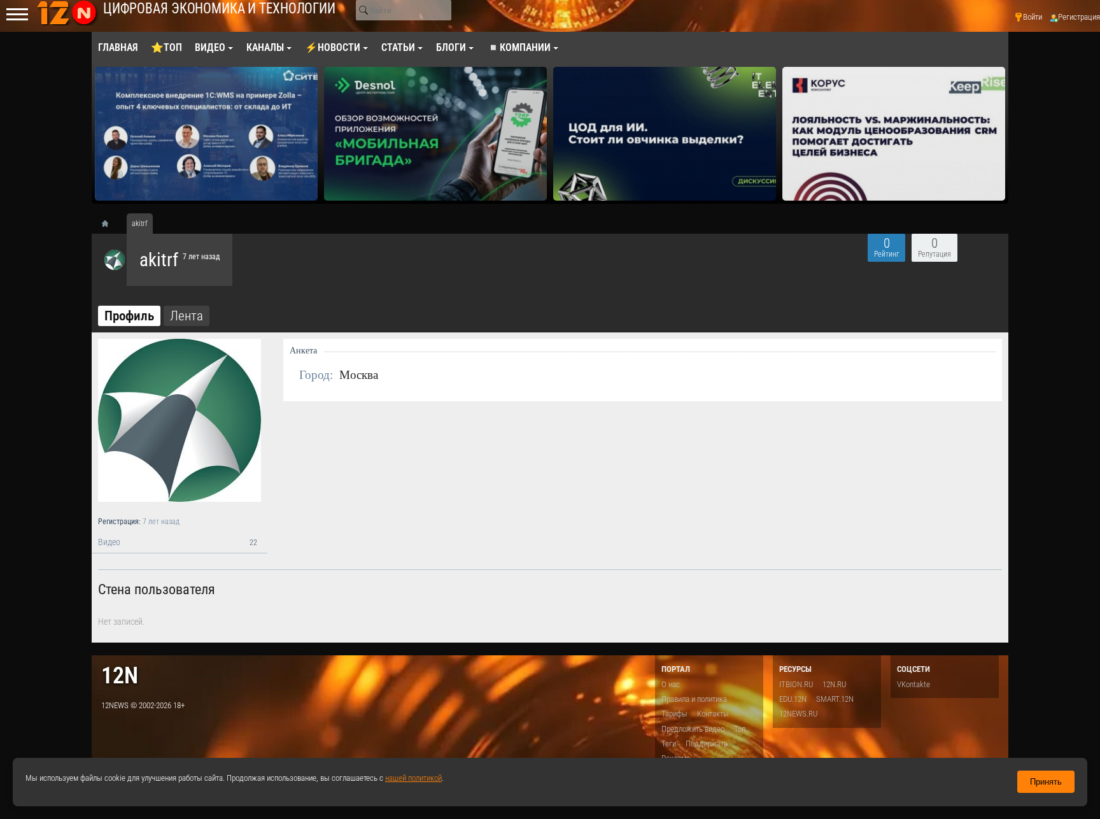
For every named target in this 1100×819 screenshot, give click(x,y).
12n (119, 675)
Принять (1046, 782)
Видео (177, 542)
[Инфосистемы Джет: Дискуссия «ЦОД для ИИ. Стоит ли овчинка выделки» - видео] (664, 134)
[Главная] (109, 223)
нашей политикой (413, 778)
